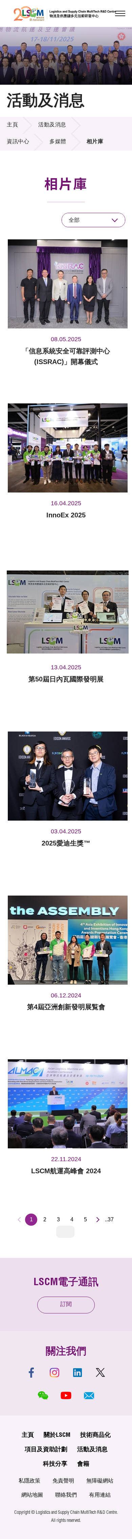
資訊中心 (18, 142)
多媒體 (57, 142)
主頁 (12, 125)
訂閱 (66, 1305)
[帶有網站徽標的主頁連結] (65, 13)
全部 (74, 220)
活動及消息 (52, 125)
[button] (89, 1395)
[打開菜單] (120, 13)
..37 (109, 1219)
